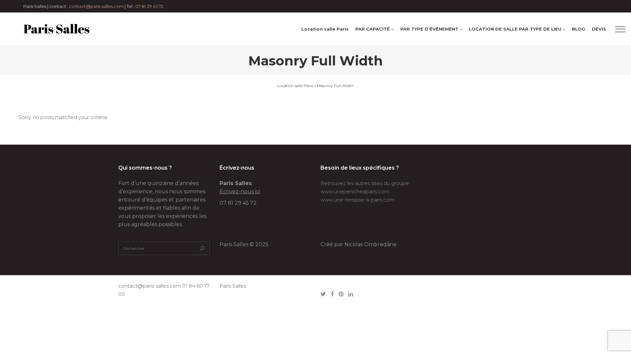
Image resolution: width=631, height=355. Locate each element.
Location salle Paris (295, 85)
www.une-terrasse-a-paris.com (357, 200)
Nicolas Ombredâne (370, 244)
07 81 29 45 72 (149, 6)
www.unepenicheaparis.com (354, 191)
